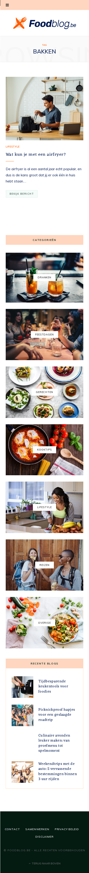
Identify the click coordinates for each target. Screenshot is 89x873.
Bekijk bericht (22, 193)
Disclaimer (44, 836)
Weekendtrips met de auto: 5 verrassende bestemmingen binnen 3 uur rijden (57, 771)
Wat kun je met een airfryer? (36, 154)
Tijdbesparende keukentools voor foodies (53, 686)
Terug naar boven (45, 863)
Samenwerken (37, 829)
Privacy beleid (67, 829)
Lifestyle (13, 146)
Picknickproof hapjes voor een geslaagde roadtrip (56, 715)
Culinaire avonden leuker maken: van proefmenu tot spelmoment (54, 743)
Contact (12, 829)
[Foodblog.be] (44, 23)
